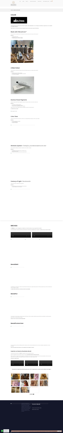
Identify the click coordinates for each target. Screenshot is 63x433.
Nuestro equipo (39, 1)
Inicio (20, 1)
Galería (23, 1)
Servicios (27, 1)
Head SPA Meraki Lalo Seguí (46, 1)
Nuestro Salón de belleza (33, 1)
